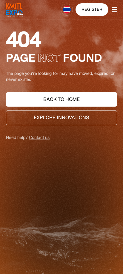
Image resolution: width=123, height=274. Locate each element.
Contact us (39, 137)
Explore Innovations (61, 117)
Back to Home (61, 99)
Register (92, 9)
